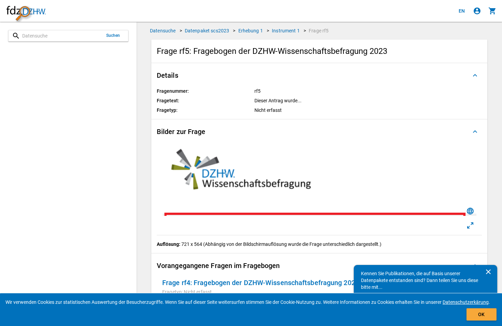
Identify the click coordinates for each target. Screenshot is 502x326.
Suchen (113, 35)
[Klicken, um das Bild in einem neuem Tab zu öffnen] (470, 225)
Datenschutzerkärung (466, 302)
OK (481, 314)
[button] (319, 75)
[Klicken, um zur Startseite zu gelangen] (26, 11)
